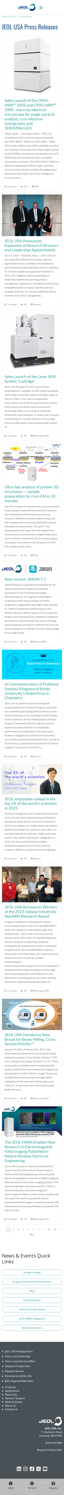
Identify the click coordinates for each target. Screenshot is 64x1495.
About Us (10, 1405)
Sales (11, 1488)
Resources (11, 1394)
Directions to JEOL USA (18, 1376)
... (43, 1229)
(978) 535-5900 (53, 1443)
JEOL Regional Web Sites (19, 1381)
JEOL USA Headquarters (19, 1351)
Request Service (14, 1371)
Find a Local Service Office (20, 1361)
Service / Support (15, 1398)
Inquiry (53, 1488)
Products (10, 1387)
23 (49, 1229)
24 (55, 1229)
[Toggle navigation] (42, 7)
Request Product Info (17, 1366)
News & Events (13, 1402)
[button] (32, 1272)
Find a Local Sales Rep (17, 1356)
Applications (12, 1390)
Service (32, 1488)
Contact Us (11, 1409)
